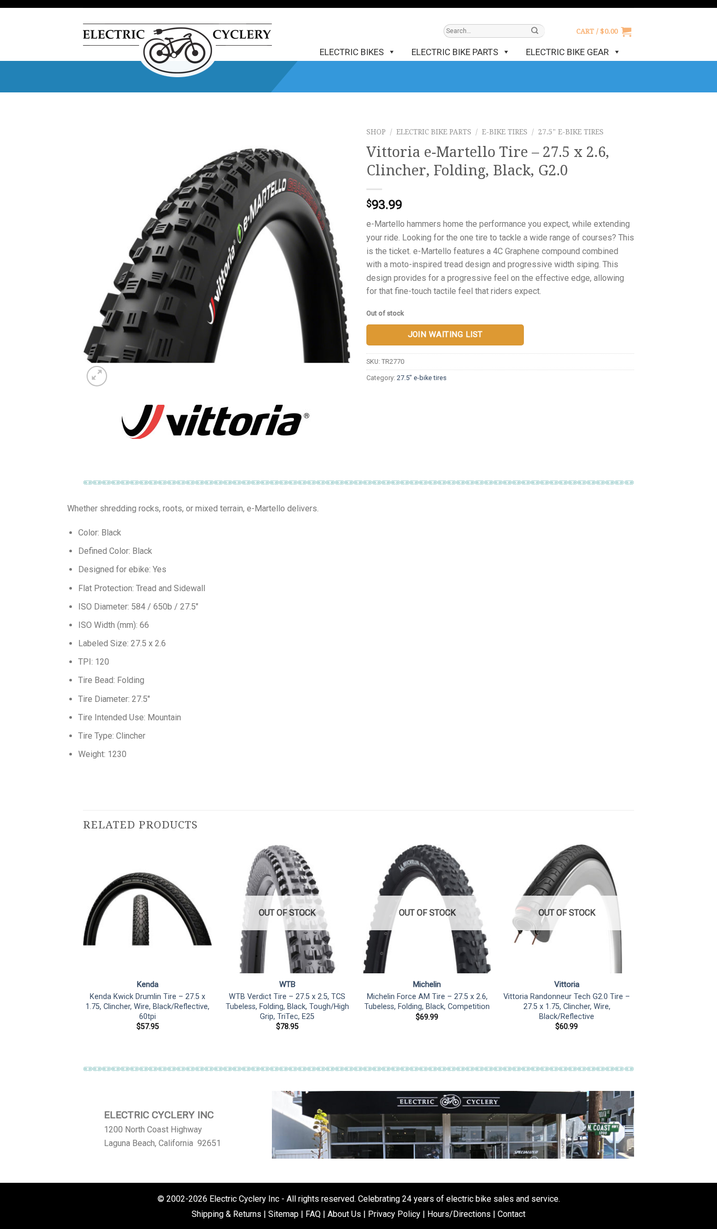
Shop (376, 132)
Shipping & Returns (226, 1214)
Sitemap (283, 1214)
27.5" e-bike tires (571, 132)
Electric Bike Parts (455, 52)
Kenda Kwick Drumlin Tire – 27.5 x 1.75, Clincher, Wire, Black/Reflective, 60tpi (147, 1006)
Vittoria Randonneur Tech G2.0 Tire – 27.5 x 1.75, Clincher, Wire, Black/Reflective (566, 1006)
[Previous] (83, 952)
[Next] (631, 952)
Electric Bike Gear (567, 52)
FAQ (313, 1214)
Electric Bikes (352, 52)
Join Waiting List (445, 334)
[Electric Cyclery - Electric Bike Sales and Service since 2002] (177, 45)
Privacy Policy (394, 1214)
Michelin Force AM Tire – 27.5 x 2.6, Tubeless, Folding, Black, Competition (427, 1001)
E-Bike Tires (505, 132)
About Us (344, 1214)
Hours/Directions (459, 1214)
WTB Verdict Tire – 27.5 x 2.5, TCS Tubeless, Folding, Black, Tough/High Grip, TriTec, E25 (287, 1006)
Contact (511, 1214)
